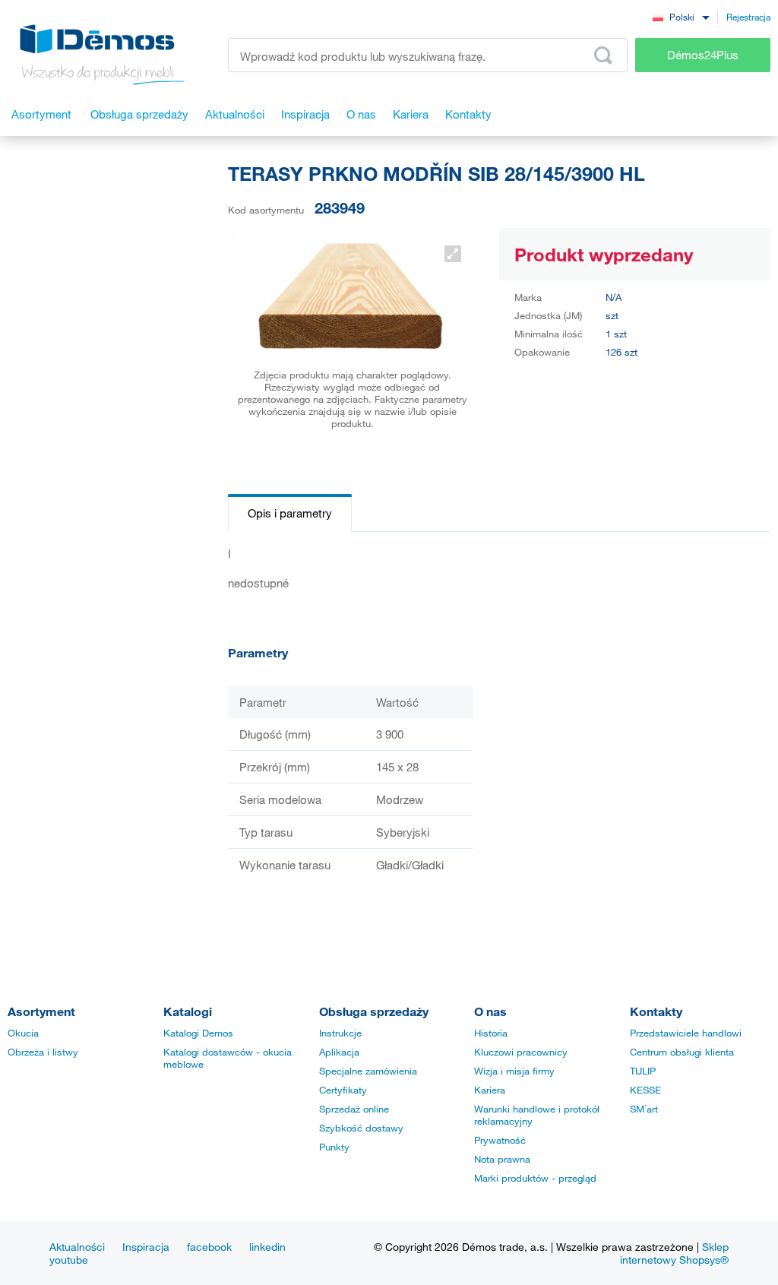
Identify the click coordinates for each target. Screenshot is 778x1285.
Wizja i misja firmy (514, 1071)
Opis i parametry (290, 513)
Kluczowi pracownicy (521, 1052)
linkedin (267, 1246)
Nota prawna (502, 1159)
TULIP (643, 1071)
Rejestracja (748, 17)
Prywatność (500, 1140)
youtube (68, 1259)
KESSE (645, 1090)
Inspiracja (145, 1246)
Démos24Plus (702, 55)
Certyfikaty (343, 1090)
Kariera (489, 1090)
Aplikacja (339, 1052)
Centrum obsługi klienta (682, 1052)
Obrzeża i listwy (43, 1052)
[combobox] (680, 16)
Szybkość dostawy (361, 1128)
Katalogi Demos (198, 1033)
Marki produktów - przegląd (535, 1178)
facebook (209, 1246)
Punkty (334, 1147)
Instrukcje (340, 1033)
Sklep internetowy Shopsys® (674, 1253)
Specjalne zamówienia (368, 1071)
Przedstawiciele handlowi (686, 1033)
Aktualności (77, 1246)
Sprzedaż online (354, 1109)
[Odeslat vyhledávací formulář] (603, 55)
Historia (491, 1033)
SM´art (644, 1109)
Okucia (23, 1033)
